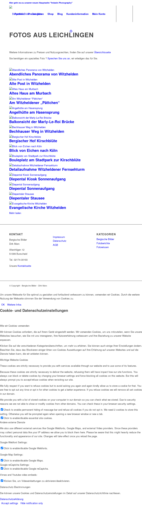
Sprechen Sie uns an (59, 58)
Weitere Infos (14, 304)
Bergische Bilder (105, 239)
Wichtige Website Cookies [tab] (14, 360)
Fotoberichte (103, 243)
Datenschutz (59, 240)
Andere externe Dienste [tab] (12, 422)
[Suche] (110, 14)
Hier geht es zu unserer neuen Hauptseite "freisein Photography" (40, 2)
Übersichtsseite (102, 52)
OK (3, 304)
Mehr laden (15, 213)
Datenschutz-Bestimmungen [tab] (15, 487)
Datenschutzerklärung (11, 499)
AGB (55, 245)
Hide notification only (32, 503)
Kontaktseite (24, 266)
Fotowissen (103, 247)
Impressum (59, 237)
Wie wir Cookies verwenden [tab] (14, 325)
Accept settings (9, 503)
